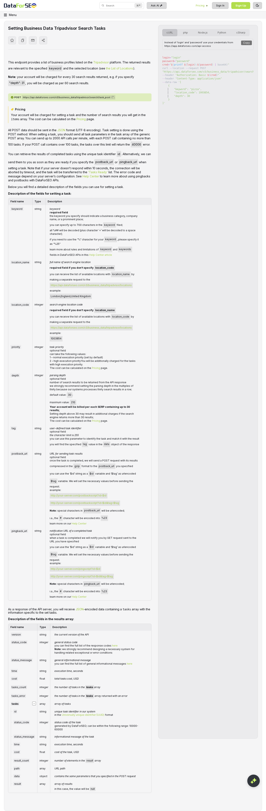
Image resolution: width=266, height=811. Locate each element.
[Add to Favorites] (12, 40)
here (115, 645)
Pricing (200, 5)
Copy (246, 42)
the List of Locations (119, 68)
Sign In (220, 5)
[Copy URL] (22, 40)
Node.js (203, 32)
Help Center (91, 176)
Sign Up (240, 5)
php (185, 32)
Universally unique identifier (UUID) (83, 714)
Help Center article (100, 254)
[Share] (43, 40)
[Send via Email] (33, 40)
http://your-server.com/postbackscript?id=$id (78, 495)
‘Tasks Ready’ (98, 172)
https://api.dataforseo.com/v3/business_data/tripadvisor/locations (91, 285)
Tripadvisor (101, 62)
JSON (61, 130)
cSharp (240, 32)
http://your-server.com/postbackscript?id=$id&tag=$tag (85, 502)
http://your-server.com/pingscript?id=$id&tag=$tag (82, 576)
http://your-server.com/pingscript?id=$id (75, 568)
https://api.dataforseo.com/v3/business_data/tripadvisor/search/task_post (66, 97)
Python (222, 32)
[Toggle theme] (257, 5)
